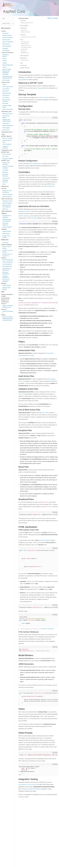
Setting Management (7, 65)
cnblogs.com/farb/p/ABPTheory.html (7, 306)
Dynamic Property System (7, 106)
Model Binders (23, 58)
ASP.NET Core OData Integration (7, 167)
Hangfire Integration (7, 194)
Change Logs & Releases (6, 236)
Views (21, 63)
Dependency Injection (5, 55)
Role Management (7, 266)
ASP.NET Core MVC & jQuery (7, 251)
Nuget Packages (6, 231)
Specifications (6, 95)
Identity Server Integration (6, 280)
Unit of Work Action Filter (26, 47)
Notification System (7, 201)
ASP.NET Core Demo (48, 628)
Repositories (5, 91)
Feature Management (7, 125)
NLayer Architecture (7, 37)
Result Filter (23, 51)
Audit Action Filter (25, 43)
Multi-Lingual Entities (7, 86)
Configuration (23, 28)
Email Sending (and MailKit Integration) (7, 77)
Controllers (22, 34)
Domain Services (6, 93)
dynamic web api (23, 216)
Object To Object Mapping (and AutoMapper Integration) (6, 72)
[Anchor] (32, 72)
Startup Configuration (7, 41)
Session (4, 58)
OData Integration (6, 144)
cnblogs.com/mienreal (7, 312)
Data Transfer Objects (5, 116)
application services (24, 211)
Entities (4, 84)
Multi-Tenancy (6, 44)
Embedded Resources (5, 175)
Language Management (5, 276)
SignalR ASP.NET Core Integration (6, 206)
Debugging (5, 48)
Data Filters (5, 103)
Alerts (3, 184)
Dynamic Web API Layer (7, 141)
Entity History (5, 129)
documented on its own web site (27, 784)
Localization (5, 170)
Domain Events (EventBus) (6, 100)
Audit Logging (6, 127)
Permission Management (5, 273)
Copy (55, 117)
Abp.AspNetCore (23, 79)
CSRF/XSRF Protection (5, 181)
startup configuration (34, 163)
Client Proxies (23, 65)
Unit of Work (45, 412)
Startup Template (24, 25)
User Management (7, 264)
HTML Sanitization (24, 55)
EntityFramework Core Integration (6, 220)
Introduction (5, 33)
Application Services (7, 113)
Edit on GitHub (53, 18)
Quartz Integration (7, 196)
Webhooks (5, 209)
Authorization (5, 123)
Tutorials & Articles (7, 35)
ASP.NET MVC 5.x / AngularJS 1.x (7, 254)
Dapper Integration (7, 227)
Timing (4, 67)
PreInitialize (33, 218)
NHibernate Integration (5, 223)
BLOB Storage (6, 80)
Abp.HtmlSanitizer (45, 540)
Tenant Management (7, 259)
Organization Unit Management (6, 269)
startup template (44, 97)
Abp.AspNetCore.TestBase (33, 789)
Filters (21, 39)
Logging (4, 62)
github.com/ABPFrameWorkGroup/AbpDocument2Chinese (7, 318)
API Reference (6, 50)
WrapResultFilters (24, 52)
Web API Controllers (7, 138)
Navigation (5, 172)
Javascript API (6, 178)
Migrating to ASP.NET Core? (27, 22)
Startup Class (24, 30)
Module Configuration (25, 31)
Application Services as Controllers (28, 36)
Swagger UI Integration (5, 147)
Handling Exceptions (7, 158)
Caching (4, 60)
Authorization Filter (25, 41)
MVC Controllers (6, 154)
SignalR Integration (7, 203)
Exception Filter (24, 49)
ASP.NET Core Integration (6, 163)
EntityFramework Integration (6, 216)
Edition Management (7, 262)
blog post (40, 88)
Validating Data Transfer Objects (6, 120)
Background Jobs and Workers (7, 191)
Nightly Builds (5, 233)
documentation (48, 186)
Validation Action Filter (25, 45)
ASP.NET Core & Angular (6, 247)
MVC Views (5, 156)
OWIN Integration (6, 46)
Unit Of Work (5, 97)
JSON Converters (24, 60)
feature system (30, 355)
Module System (6, 39)
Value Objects (5, 88)
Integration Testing (24, 67)
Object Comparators (7, 109)
